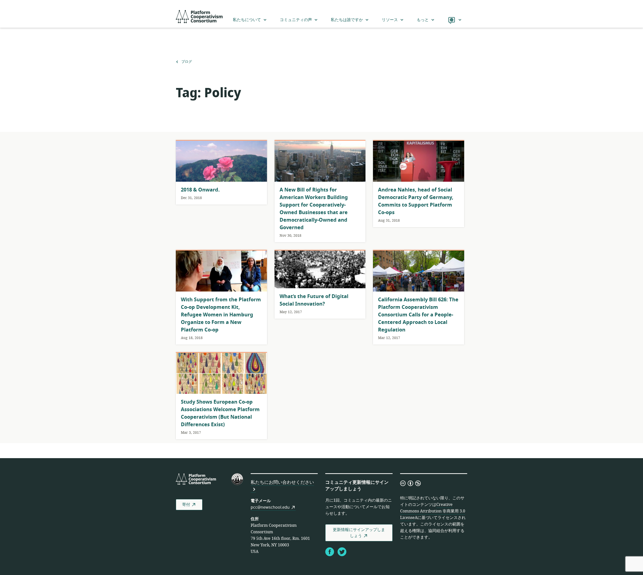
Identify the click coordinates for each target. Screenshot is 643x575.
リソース (390, 20)
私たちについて (247, 20)
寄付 (186, 505)
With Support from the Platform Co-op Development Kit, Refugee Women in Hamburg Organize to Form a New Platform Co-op (221, 314)
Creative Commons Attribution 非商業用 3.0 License (432, 511)
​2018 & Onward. (200, 190)
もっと (423, 20)
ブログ (186, 62)
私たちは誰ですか (347, 20)
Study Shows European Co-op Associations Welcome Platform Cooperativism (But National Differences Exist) (220, 413)
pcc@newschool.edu (270, 507)
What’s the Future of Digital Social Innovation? (314, 300)
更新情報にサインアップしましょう (359, 533)
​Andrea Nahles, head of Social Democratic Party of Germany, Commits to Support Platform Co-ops (415, 201)
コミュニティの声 (296, 20)
